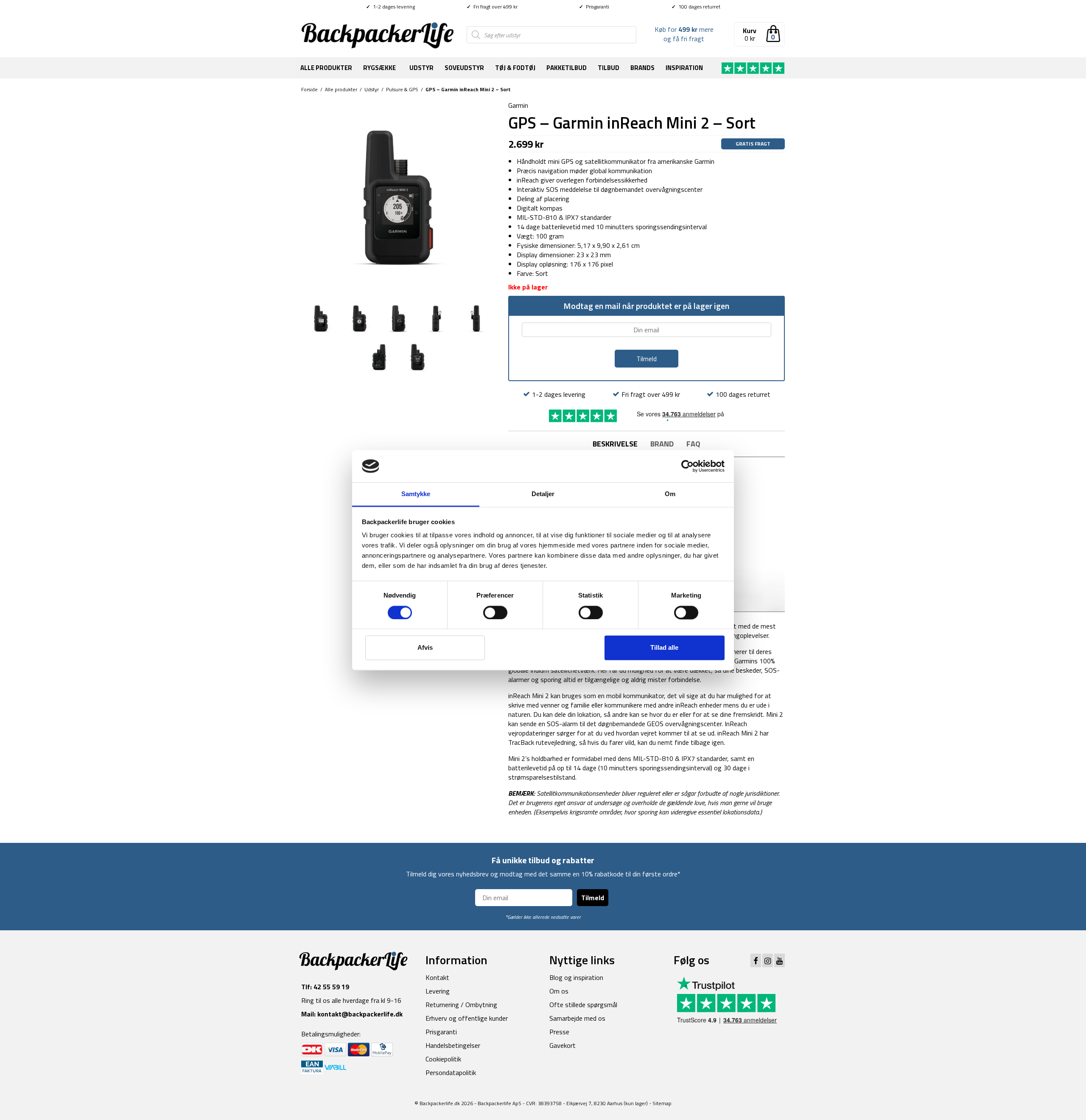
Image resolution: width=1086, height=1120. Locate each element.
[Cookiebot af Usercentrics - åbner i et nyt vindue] (687, 466)
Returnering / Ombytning (461, 1004)
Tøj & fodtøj (515, 68)
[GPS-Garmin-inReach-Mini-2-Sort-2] (398, 197)
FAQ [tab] (693, 443)
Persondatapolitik (450, 1072)
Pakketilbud (566, 68)
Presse (559, 1032)
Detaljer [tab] (543, 494)
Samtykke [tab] (416, 494)
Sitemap (662, 1103)
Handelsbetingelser (452, 1045)
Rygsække (379, 68)
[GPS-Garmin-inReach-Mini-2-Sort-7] (475, 317)
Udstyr (421, 68)
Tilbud (608, 68)
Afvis (425, 647)
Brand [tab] (662, 443)
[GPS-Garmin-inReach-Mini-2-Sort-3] (321, 317)
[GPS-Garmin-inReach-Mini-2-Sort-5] (398, 317)
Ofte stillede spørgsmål (583, 1004)
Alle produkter (326, 68)
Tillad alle (664, 647)
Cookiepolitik (443, 1059)
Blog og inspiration (576, 977)
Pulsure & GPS (402, 89)
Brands (642, 68)
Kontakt (437, 977)
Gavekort (562, 1045)
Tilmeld (592, 898)
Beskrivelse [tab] (615, 443)
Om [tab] (670, 494)
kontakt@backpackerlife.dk (360, 1014)
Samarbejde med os (577, 1018)
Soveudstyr (464, 68)
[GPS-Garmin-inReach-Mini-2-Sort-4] (359, 317)
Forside (309, 89)
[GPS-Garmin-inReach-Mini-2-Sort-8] (379, 356)
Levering (437, 991)
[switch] (495, 612)
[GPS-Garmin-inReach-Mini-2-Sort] (418, 356)
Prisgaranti (594, 7)
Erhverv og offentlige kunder (466, 1018)
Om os (558, 991)
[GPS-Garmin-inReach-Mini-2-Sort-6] (437, 317)
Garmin (518, 105)
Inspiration (684, 68)
